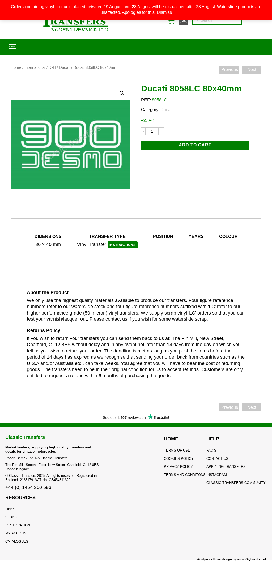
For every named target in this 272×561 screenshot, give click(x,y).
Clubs (11, 517)
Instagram (216, 475)
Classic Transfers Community (236, 483)
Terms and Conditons (185, 475)
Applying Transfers (226, 467)
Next (251, 69)
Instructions (122, 245)
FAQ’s (211, 450)
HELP (212, 438)
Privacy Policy (178, 467)
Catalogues (16, 541)
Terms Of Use (177, 450)
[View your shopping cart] (170, 20)
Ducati (64, 67)
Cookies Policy (179, 459)
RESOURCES (20, 497)
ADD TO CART (195, 145)
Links (10, 509)
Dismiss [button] (164, 12)
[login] (183, 20)
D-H (52, 67)
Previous (229, 69)
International (34, 67)
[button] (122, 93)
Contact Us (217, 459)
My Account (16, 533)
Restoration (17, 525)
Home (16, 67)
